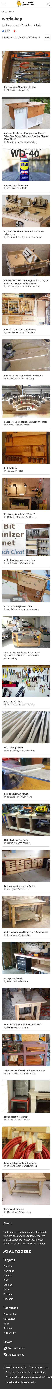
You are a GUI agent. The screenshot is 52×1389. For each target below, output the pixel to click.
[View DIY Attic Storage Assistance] (26, 586)
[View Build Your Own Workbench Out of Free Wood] (26, 912)
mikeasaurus (13, 188)
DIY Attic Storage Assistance (18, 606)
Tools (38, 25)
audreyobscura (14, 704)
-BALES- (11, 470)
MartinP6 (11, 1212)
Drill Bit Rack (10, 468)
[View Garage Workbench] (26, 958)
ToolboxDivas (13, 1073)
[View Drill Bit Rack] (26, 448)
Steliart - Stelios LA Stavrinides (22, 655)
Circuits (7, 1266)
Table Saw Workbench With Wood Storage (24, 1070)
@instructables (16, 1348)
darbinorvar (12, 563)
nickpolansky (13, 750)
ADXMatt (11, 424)
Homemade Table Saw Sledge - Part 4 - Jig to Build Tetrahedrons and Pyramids (26, 282)
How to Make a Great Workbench (20, 329)
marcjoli (11, 889)
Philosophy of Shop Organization (20, 87)
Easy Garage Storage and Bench (19, 886)
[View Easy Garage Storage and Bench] (26, 866)
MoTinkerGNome (15, 517)
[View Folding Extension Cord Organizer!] (26, 1143)
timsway (11, 935)
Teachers (8, 1299)
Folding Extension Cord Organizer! (20, 1163)
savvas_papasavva (16, 286)
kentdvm (11, 842)
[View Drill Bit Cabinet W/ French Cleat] (26, 540)
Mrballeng (12, 796)
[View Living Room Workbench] (26, 1096)
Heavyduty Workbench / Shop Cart (21, 514)
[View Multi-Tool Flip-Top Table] (26, 820)
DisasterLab (11, 25)
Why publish (10, 1314)
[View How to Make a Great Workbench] (26, 309)
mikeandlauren (14, 1165)
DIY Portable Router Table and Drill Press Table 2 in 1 (24, 233)
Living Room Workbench (15, 1116)
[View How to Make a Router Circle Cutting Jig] (26, 355)
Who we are (9, 1333)
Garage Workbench (13, 978)
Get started (9, 1319)
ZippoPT (11, 1119)
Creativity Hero (14, 142)
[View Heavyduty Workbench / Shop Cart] (26, 494)
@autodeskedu (16, 1354)
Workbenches (28, 332)
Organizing (24, 90)
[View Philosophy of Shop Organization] (26, 67)
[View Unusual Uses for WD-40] (26, 165)
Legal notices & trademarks (21, 1382)
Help (6, 1323)
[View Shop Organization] (26, 681)
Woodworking (30, 142)
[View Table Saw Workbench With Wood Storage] (26, 1050)
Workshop (27, 25)
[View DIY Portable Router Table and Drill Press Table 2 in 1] (26, 211)
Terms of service (39, 1367)
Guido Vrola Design (16, 237)
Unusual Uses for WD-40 (16, 185)
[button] (3, 4)
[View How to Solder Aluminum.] (26, 774)
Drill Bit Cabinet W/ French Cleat (20, 560)
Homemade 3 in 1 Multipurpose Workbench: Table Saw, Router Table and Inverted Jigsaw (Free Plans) (26, 136)
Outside (7, 1294)
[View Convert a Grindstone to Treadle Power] (26, 1004)
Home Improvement (29, 609)
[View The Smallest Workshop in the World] (26, 632)
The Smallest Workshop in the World (22, 652)
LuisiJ (9, 981)
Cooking (7, 1285)
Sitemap (8, 1328)
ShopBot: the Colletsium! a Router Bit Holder (25, 421)
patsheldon (12, 609)
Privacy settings (37, 1372)
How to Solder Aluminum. (16, 793)
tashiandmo (12, 378)
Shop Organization (13, 701)
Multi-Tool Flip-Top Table (16, 840)
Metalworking (25, 796)
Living (6, 1289)
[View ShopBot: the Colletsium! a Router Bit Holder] (26, 401)
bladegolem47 (13, 1027)
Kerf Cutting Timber (13, 747)
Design (7, 1275)
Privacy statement (16, 1372)
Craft (6, 1280)
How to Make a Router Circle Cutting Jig (23, 375)
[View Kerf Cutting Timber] (26, 727)
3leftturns (11, 90)
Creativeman (13, 332)
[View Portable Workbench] (26, 1189)
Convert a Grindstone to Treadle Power (23, 1024)
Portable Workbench (14, 1209)
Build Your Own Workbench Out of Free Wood (26, 932)
